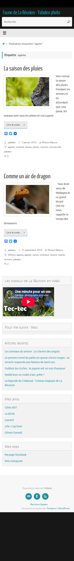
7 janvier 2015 (29, 142)
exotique (44, 254)
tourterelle (55, 147)
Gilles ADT (11, 407)
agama (20, 254)
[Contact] (28, 496)
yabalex (12, 142)
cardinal (20, 147)
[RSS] (45, 496)
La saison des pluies (23, 68)
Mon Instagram (14, 461)
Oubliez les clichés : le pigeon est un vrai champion (35, 368)
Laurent (9, 420)
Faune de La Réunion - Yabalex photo (31, 13)
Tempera (51, 508)
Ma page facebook (15, 454)
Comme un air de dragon (27, 176)
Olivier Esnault (13, 432)
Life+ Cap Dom (13, 426)
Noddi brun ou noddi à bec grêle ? (24, 374)
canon (35, 254)
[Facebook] (37, 496)
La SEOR (10, 413)
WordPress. (64, 508)
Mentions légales (39, 504)
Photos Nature (49, 142)
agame (11, 147)
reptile (61, 254)
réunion (44, 147)
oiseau (28, 147)
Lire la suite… (14, 124)
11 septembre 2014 (32, 250)
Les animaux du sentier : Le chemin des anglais (32, 351)
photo (36, 147)
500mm (12, 254)
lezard (53, 254)
